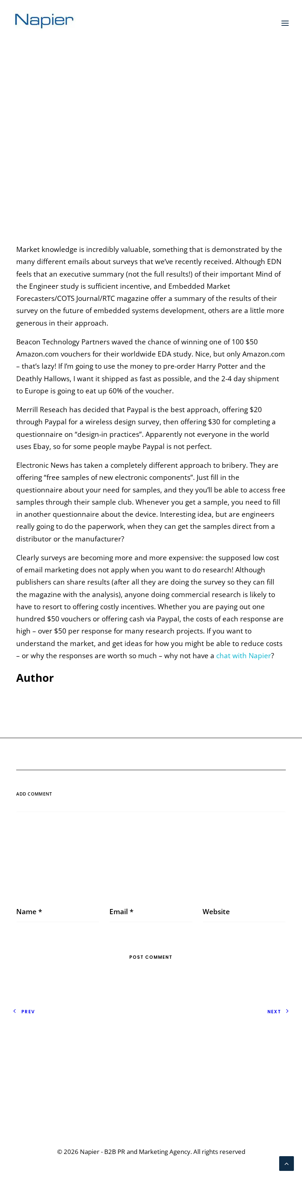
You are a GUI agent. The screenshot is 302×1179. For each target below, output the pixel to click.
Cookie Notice (35, 1053)
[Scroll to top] (286, 1163)
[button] (285, 23)
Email (121, 911)
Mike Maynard (218, 142)
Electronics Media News (147, 142)
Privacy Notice (36, 1041)
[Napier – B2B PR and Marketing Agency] (44, 23)
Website (216, 911)
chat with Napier (243, 655)
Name (29, 911)
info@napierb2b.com (254, 1104)
